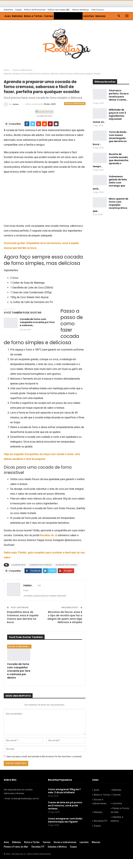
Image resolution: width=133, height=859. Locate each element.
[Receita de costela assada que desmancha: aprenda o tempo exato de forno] (100, 158)
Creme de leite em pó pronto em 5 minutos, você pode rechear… (65, 805)
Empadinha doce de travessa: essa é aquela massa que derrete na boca (22, 617)
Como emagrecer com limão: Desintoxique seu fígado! (65, 820)
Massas (100, 16)
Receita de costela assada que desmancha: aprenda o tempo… (111, 160)
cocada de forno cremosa (40, 565)
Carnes (48, 16)
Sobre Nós (8, 9)
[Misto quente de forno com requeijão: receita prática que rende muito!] (100, 202)
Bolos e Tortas (33, 16)
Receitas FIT (100, 820)
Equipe (18, 9)
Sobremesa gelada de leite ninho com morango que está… (110, 182)
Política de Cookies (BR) (59, 9)
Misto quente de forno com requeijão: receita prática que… (110, 205)
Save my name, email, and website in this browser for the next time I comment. (44, 756)
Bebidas (17, 16)
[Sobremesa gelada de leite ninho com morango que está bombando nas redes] (100, 180)
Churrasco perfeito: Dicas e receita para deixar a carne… (119, 95)
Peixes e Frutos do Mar (120, 810)
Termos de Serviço (80, 9)
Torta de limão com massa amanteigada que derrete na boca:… (110, 138)
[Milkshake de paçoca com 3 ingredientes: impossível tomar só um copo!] (100, 113)
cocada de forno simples (66, 565)
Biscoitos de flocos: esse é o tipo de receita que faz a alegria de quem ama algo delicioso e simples (64, 617)
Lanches (88, 16)
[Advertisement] (44, 199)
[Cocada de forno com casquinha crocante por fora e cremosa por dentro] (11, 323)
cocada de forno (18, 565)
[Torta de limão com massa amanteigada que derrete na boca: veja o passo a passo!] (100, 136)
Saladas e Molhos (117, 818)
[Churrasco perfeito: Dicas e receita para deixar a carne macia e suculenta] (100, 94)
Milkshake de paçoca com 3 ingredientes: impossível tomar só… (109, 116)
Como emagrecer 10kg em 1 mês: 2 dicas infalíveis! (64, 791)
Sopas (97, 825)
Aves (7, 16)
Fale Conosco (97, 9)
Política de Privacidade (34, 9)
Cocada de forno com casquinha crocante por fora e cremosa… (37, 322)
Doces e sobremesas (68, 16)
